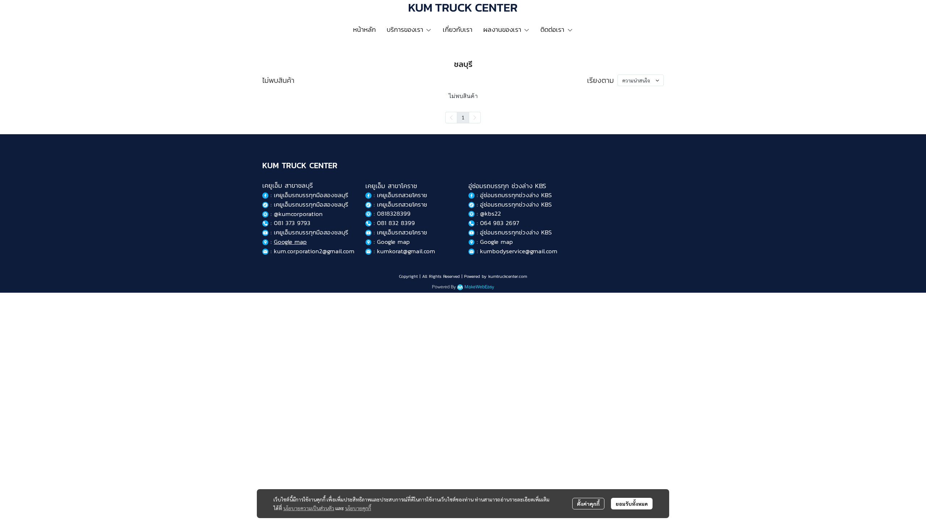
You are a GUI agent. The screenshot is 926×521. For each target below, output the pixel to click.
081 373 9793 (292, 223)
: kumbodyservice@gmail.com (516, 251)
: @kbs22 (488, 213)
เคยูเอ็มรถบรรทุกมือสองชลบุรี (311, 195)
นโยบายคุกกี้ (358, 508)
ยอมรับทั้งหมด (632, 503)
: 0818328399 (391, 213)
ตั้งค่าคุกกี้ (588, 503)
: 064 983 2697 (497, 223)
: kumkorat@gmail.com (403, 251)
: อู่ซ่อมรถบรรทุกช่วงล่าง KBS (513, 195)
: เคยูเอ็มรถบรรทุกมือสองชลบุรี (308, 204)
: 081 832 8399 (393, 223)
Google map (290, 241)
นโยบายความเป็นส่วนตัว (308, 508)
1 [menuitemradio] (463, 117)
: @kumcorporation (295, 214)
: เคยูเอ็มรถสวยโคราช (399, 195)
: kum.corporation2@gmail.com (311, 251)
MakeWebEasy (479, 287)
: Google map (390, 241)
